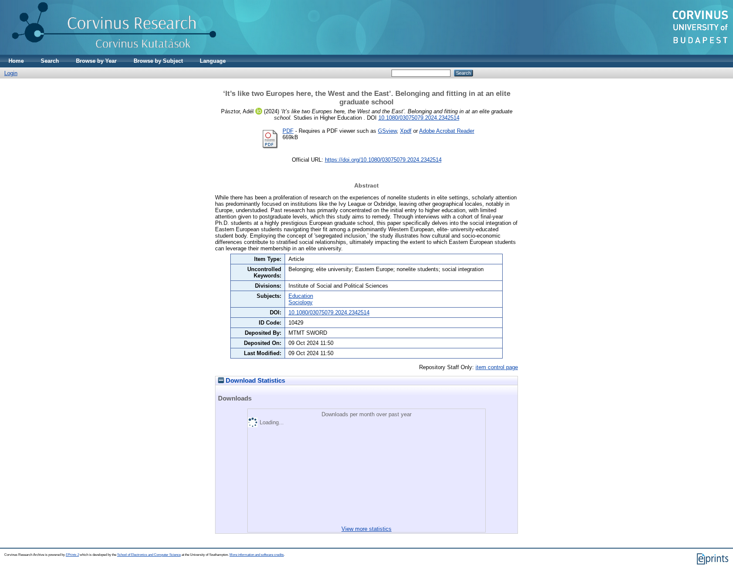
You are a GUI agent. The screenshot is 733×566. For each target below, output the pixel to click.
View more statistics (366, 529)
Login (10, 73)
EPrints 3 (72, 555)
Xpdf (405, 131)
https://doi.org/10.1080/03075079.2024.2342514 (383, 160)
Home (16, 61)
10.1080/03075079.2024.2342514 (418, 118)
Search (50, 61)
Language (213, 61)
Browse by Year (96, 61)
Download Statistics (254, 380)
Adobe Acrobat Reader (446, 131)
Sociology (300, 302)
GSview (387, 131)
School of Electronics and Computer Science (149, 555)
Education (300, 296)
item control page (497, 367)
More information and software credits (256, 555)
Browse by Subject (158, 61)
